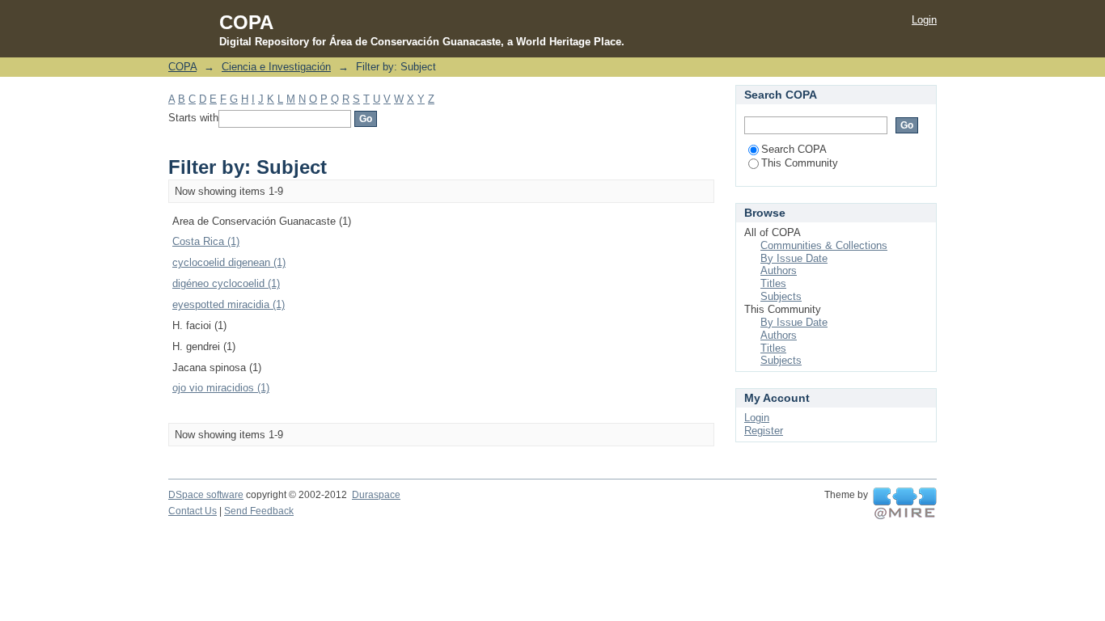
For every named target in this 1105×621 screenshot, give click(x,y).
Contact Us (192, 511)
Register (763, 431)
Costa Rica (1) (205, 241)
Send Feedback (259, 511)
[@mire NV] (905, 503)
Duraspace (376, 495)
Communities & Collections (823, 245)
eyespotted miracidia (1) (228, 304)
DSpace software (205, 495)
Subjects (781, 296)
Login (924, 20)
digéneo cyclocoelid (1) (226, 283)
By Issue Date (794, 258)
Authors (778, 270)
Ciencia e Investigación (276, 67)
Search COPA (794, 149)
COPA (182, 67)
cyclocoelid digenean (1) (229, 262)
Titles (773, 283)
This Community (799, 163)
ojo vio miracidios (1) (220, 388)
